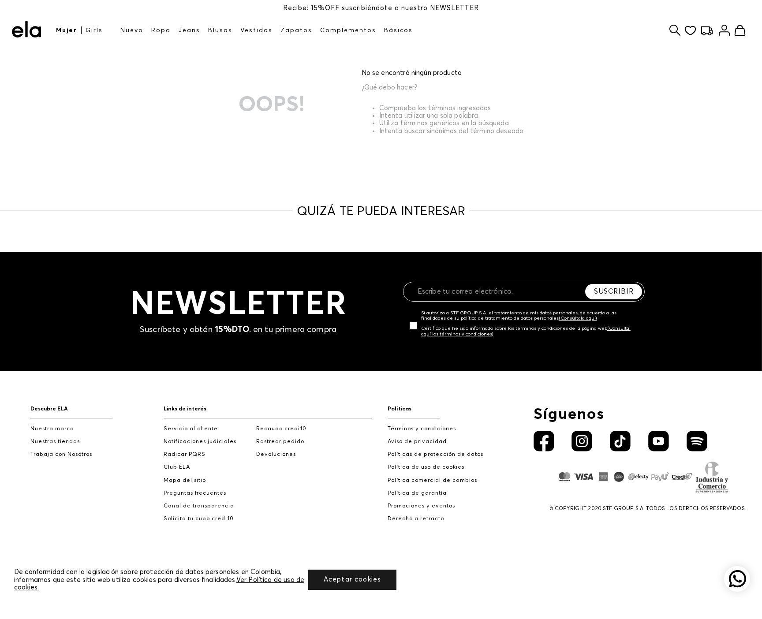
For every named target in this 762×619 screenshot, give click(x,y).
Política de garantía (417, 493)
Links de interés (185, 409)
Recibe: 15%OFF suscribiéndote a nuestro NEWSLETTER (381, 8)
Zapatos (296, 30)
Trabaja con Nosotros (61, 454)
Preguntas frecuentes (195, 493)
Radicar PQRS (184, 454)
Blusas (220, 30)
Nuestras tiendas (55, 441)
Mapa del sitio (185, 480)
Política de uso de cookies (426, 467)
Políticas (399, 409)
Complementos (348, 30)
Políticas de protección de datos (435, 454)
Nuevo (131, 30)
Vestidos (256, 30)
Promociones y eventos (421, 506)
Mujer (66, 30)
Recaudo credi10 (281, 429)
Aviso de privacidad (417, 441)
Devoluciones (276, 454)
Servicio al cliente (191, 429)
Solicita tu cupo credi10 (199, 519)
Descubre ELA (49, 409)
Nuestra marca (52, 429)
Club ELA (177, 467)
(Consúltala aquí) (578, 318)
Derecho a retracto (416, 519)
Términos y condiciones (422, 429)
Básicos (398, 30)
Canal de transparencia (199, 506)
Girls (94, 30)
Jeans (189, 30)
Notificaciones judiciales (200, 441)
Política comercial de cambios (432, 480)
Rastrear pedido (280, 441)
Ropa (161, 30)
